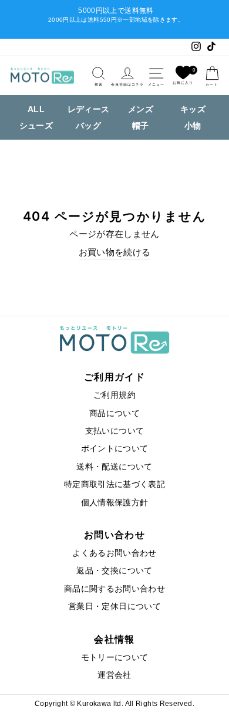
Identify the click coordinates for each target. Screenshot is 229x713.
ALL (36, 109)
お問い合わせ (114, 534)
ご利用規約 (114, 395)
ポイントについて (115, 448)
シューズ (36, 125)
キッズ (193, 109)
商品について (114, 413)
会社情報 (114, 639)
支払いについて (114, 431)
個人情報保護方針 (115, 502)
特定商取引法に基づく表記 (114, 484)
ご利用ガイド (114, 377)
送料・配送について (114, 466)
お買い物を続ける (115, 252)
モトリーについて (115, 657)
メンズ (140, 109)
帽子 (140, 125)
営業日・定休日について (114, 606)
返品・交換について (114, 570)
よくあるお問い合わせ (114, 553)
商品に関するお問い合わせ (114, 588)
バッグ (88, 125)
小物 (192, 125)
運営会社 (114, 675)
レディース (89, 109)
